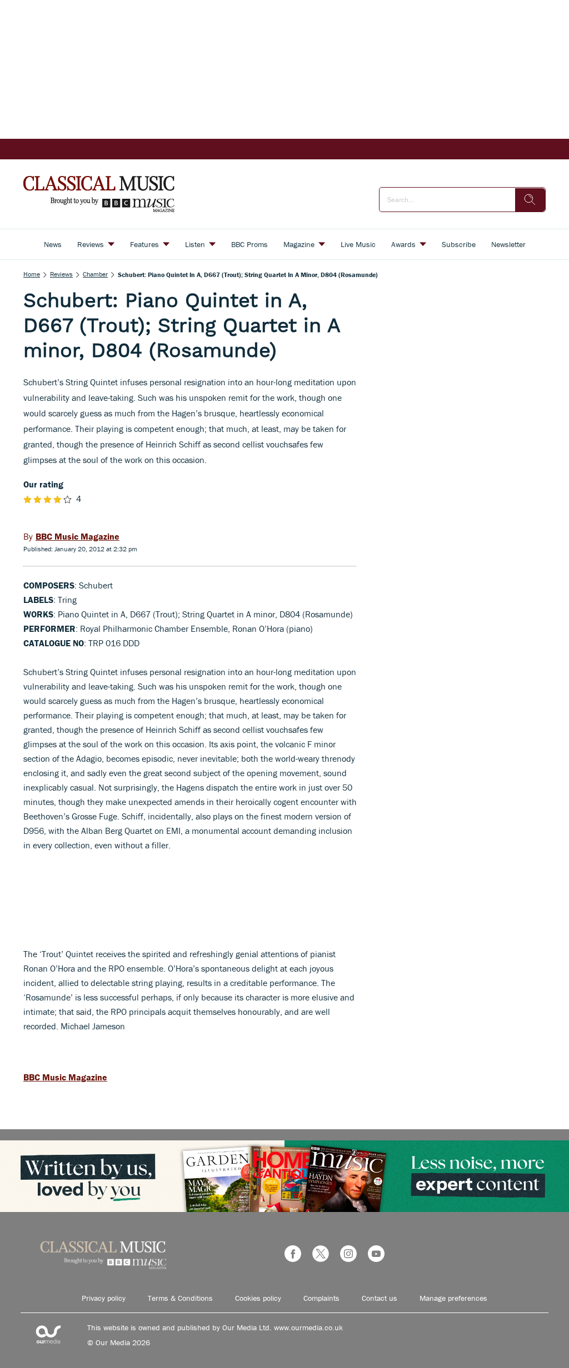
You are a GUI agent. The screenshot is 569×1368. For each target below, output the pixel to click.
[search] (530, 200)
